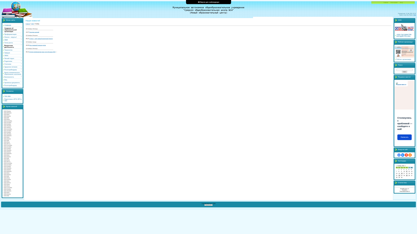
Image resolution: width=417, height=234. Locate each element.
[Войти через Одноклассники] (410, 155)
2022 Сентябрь (8, 145)
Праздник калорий (34, 32)
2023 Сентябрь (8, 163)
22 (399, 175)
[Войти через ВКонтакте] (402, 155)
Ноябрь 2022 (400, 165)
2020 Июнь (7, 119)
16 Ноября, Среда (31, 42)
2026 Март (7, 192)
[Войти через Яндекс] (406, 155)
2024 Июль (7, 177)
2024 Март (7, 172)
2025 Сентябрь (8, 187)
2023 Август (7, 161)
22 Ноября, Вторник (32, 35)
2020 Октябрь (7, 122)
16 (401, 173)
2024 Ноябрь (7, 179)
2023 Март (7, 155)
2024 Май (6, 176)
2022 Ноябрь (7, 148)
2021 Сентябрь (8, 129)
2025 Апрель (7, 182)
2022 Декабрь (7, 150)
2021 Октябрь (7, 130)
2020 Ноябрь (7, 124)
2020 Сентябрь (8, 120)
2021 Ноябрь (7, 132)
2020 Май (6, 117)
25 (406, 175)
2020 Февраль (8, 112)
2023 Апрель (7, 156)
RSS (415, 15)
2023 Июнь (7, 159)
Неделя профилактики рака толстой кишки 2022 (42, 52)
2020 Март (7, 114)
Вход (401, 2)
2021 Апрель (7, 127)
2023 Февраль (8, 153)
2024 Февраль (8, 171)
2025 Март (7, 181)
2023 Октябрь (7, 164)
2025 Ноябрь (7, 189)
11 (406, 171)
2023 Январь (7, 151)
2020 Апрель (7, 116)
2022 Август (7, 143)
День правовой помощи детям (37, 45)
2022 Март (7, 137)
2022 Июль (7, 142)
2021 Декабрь (7, 133)
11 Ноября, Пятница (31, 48)
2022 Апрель (7, 138)
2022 (32, 23)
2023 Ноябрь (7, 166)
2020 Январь (7, 111)
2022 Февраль (8, 135)
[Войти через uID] (399, 155)
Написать (404, 137)
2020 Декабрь (7, 125)
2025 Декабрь (7, 190)
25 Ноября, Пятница (32, 28)
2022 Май (6, 140)
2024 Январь (7, 169)
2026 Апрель (7, 194)
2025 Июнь (7, 184)
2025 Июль (7, 185)
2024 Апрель (7, 174)
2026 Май (6, 195)
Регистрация (394, 2)
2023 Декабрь (7, 168)
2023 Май (6, 158)
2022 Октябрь (7, 146)
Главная (386, 2)
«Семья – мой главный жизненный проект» (41, 38)
